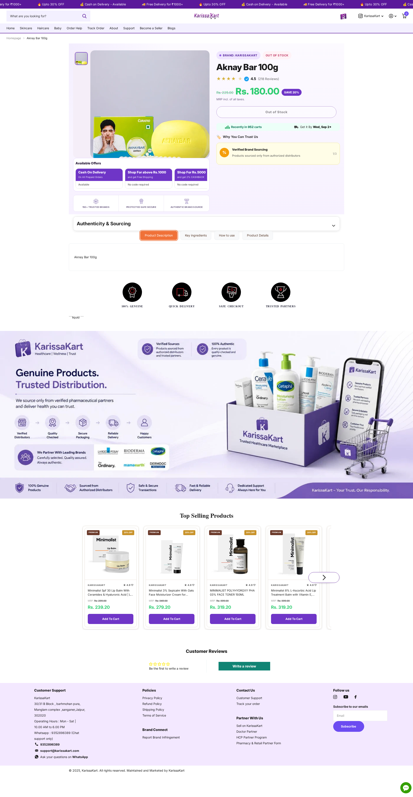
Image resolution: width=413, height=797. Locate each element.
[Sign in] (393, 16)
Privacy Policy (152, 698)
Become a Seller (151, 28)
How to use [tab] (227, 235)
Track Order (95, 28)
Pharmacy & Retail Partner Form (258, 743)
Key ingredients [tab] (196, 235)
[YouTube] (346, 696)
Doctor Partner (246, 731)
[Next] (323, 577)
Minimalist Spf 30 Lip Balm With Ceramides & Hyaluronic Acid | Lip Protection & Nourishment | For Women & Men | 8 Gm (110, 592)
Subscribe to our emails (350, 706)
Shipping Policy (153, 709)
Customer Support (249, 698)
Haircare (43, 28)
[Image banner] (206, 415)
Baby (58, 28)
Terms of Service (154, 715)
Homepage (13, 38)
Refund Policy (152, 704)
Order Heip (74, 28)
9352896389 (50, 744)
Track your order (248, 704)
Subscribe (349, 726)
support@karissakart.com (59, 750)
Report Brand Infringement (161, 737)
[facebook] (355, 697)
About (113, 28)
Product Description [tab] (159, 235)
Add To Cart (110, 619)
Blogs (171, 28)
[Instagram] (335, 697)
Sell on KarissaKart (249, 725)
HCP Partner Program (251, 737)
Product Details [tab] (257, 235)
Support (129, 28)
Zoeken (84, 16)
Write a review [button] (244, 666)
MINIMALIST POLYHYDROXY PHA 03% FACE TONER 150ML (232, 592)
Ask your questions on (64, 757)
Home (10, 28)
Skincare (26, 28)
